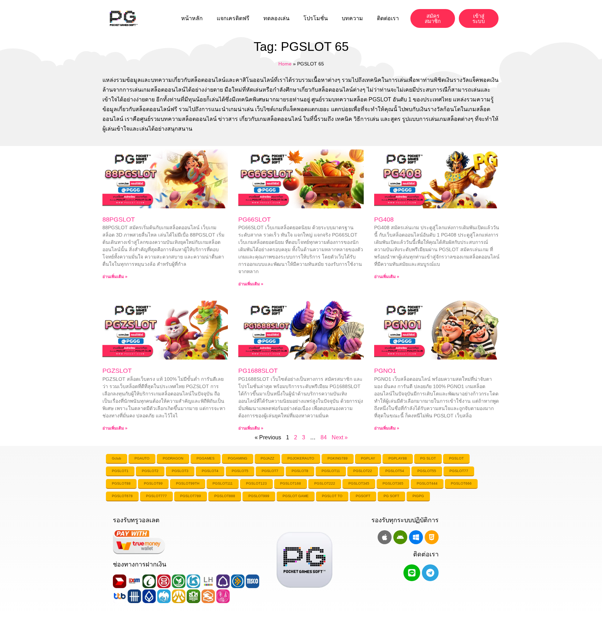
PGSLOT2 (150, 471)
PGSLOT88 (121, 483)
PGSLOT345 (358, 483)
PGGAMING (237, 458)
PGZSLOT (117, 370)
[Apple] (385, 537)
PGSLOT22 (362, 471)
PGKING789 (337, 458)
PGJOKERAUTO (300, 458)
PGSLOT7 (270, 471)
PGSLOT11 (331, 471)
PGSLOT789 (190, 496)
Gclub (116, 458)
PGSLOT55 (426, 471)
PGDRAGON (173, 458)
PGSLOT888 (224, 496)
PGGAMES (205, 458)
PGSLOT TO (332, 496)
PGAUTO (141, 458)
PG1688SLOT (258, 370)
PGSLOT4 (210, 471)
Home (285, 64)
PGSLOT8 (300, 471)
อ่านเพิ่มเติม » (115, 276)
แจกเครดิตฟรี (233, 18)
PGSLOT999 (258, 496)
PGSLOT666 (461, 483)
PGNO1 (385, 370)
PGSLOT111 (223, 483)
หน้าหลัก (192, 18)
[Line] (411, 572)
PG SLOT (428, 458)
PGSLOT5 (240, 471)
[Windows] (416, 537)
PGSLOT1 (120, 471)
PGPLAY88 (397, 458)
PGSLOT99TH (187, 483)
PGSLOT (456, 458)
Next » (340, 437)
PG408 (384, 219)
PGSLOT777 (156, 496)
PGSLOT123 (256, 483)
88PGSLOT (118, 219)
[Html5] (432, 537)
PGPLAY (368, 458)
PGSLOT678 (122, 496)
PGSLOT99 (153, 483)
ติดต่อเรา (388, 18)
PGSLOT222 (324, 483)
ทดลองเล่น (276, 18)
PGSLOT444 (427, 483)
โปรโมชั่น (315, 18)
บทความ (352, 18)
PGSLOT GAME (296, 496)
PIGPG (418, 496)
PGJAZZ (267, 458)
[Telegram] (430, 572)
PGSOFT (363, 496)
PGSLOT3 (180, 471)
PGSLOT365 (393, 483)
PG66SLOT (254, 219)
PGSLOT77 (458, 471)
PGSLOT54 (394, 471)
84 (324, 437)
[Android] (400, 537)
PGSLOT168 (290, 483)
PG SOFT (391, 496)
